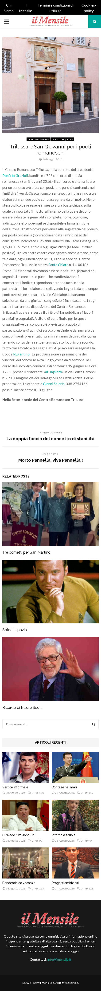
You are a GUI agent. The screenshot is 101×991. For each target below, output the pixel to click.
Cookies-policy (89, 8)
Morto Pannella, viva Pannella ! (50, 460)
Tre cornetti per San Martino (26, 552)
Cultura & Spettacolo (38, 139)
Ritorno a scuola (63, 835)
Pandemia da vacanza (18, 883)
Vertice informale (15, 787)
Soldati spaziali (15, 630)
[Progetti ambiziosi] (75, 863)
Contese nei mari (64, 787)
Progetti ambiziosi (65, 883)
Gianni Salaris (53, 384)
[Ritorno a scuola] (75, 815)
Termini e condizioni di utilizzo (56, 8)
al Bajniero (53, 372)
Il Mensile (25, 8)
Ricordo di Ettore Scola (22, 707)
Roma (55, 139)
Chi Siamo (9, 8)
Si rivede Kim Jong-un (18, 835)
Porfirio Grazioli (15, 175)
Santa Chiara (58, 265)
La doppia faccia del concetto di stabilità (50, 438)
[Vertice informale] (25, 767)
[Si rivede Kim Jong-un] (25, 815)
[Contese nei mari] (75, 767)
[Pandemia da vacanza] (25, 863)
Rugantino (67, 139)
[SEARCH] (94, 724)
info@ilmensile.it (59, 959)
